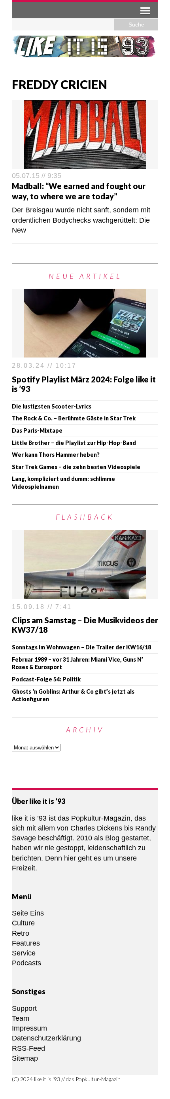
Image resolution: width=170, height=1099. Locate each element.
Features (26, 943)
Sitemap (25, 1058)
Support (24, 1008)
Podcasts (26, 963)
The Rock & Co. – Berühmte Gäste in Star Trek (74, 418)
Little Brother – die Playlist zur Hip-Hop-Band (74, 442)
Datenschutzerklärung (46, 1038)
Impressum (29, 1028)
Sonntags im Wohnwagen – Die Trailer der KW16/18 (81, 647)
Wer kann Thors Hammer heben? (56, 454)
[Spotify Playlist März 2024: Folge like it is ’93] (85, 352)
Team (20, 1018)
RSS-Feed (28, 1048)
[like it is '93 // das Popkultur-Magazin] (85, 51)
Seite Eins (28, 913)
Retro (20, 933)
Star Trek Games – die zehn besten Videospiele (76, 466)
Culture (23, 923)
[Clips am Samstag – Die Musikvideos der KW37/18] (85, 594)
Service (24, 953)
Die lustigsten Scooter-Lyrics (51, 406)
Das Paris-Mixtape (37, 430)
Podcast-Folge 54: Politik (46, 679)
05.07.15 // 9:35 (36, 176)
